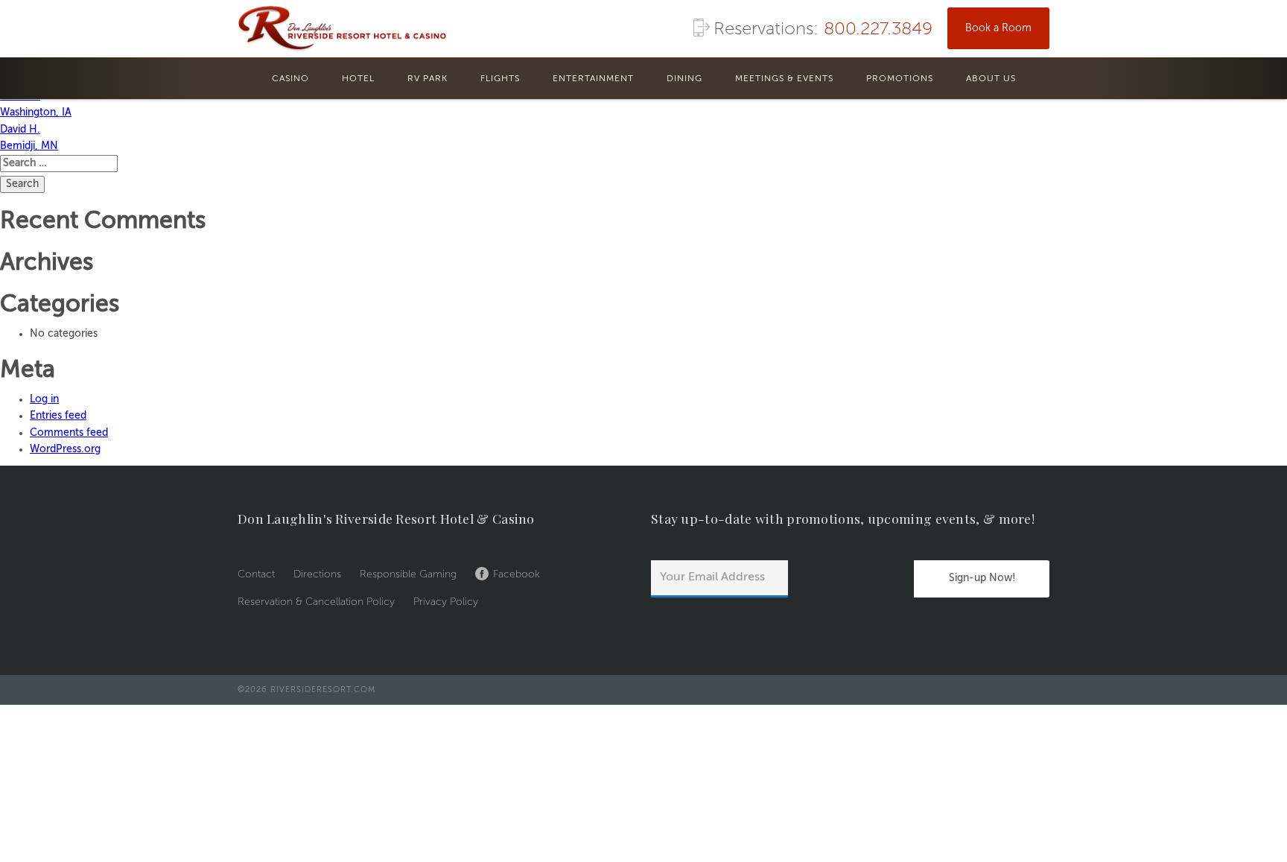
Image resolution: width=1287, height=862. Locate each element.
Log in (44, 399)
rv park (427, 79)
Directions (317, 574)
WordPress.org (65, 449)
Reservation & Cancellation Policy (316, 602)
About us (991, 79)
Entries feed (58, 416)
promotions (899, 79)
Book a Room (998, 28)
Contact (256, 574)
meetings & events (784, 79)
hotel (358, 79)
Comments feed (69, 433)
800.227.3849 (878, 30)
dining (684, 79)
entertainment (593, 79)
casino (290, 79)
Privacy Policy (445, 602)
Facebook (516, 574)
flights (500, 79)
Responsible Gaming (408, 574)
